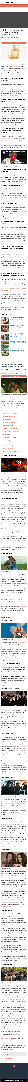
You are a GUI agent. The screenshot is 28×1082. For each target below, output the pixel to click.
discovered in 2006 (5, 138)
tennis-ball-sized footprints (10, 227)
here (2, 145)
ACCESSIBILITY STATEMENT (6, 1075)
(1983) (8, 440)
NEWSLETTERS (4, 1071)
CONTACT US (19, 1069)
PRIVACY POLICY (20, 1071)
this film (21, 506)
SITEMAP (18, 1075)
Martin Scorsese (5, 667)
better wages (13, 521)
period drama (13, 669)
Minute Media (11, 1080)
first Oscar (17, 714)
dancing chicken (8, 906)
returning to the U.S (20, 763)
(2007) (9, 449)
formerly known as (16, 230)
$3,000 (9, 920)
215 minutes (22, 606)
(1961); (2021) (12, 452)
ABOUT (2, 1069)
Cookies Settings (20, 1077)
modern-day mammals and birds (10, 95)
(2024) (9, 422)
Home (3, 1059)
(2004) (8, 446)
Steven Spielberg (17, 1043)
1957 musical (6, 1038)
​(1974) (11, 431)
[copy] (10, 40)
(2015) (8, 419)
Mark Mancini (6, 37)
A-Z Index (3, 1077)
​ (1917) (10, 434)
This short (3, 737)
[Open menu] (2, 2)
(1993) (9, 425)
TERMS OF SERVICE (21, 1073)
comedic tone (22, 746)
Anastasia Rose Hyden (9, 373)
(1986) (10, 414)
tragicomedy (4, 873)
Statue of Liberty (19, 750)
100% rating (19, 958)
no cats (15, 481)
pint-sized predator (12, 216)
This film (3, 799)
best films (16, 812)
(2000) (10, 416)
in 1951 (23, 581)
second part (7, 710)
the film (20, 839)
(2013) (10, 437)
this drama (3, 577)
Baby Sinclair (14, 66)
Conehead (10, 653)
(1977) (8, 443)
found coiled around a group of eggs (12, 197)
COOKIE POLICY (4, 1073)
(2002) (11, 428)
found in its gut (14, 179)
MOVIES (8, 1059)
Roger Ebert (13, 897)
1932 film (17, 822)
